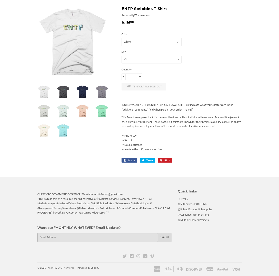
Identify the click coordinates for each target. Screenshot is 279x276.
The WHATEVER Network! (60, 268)
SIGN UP (164, 237)
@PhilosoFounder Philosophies (195, 209)
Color (124, 34)
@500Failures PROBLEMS (192, 204)
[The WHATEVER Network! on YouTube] (145, 257)
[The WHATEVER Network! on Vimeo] (152, 257)
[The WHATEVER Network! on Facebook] (131, 257)
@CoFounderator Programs (193, 214)
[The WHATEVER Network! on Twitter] (125, 257)
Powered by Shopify (88, 268)
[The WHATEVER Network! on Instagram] (138, 257)
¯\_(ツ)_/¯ (184, 199)
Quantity (127, 69)
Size (124, 52)
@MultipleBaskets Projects (193, 220)
